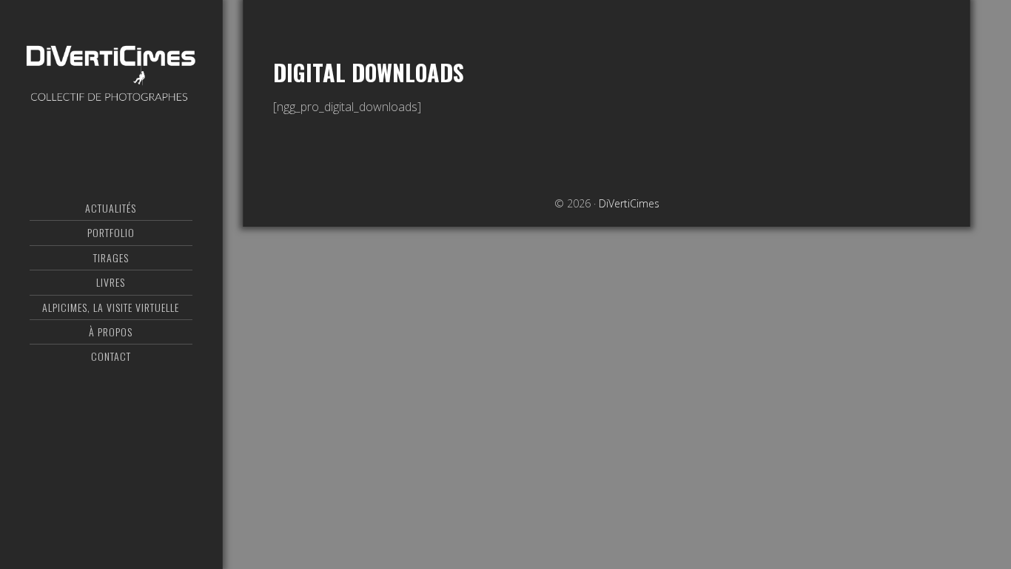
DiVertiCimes (111, 70)
